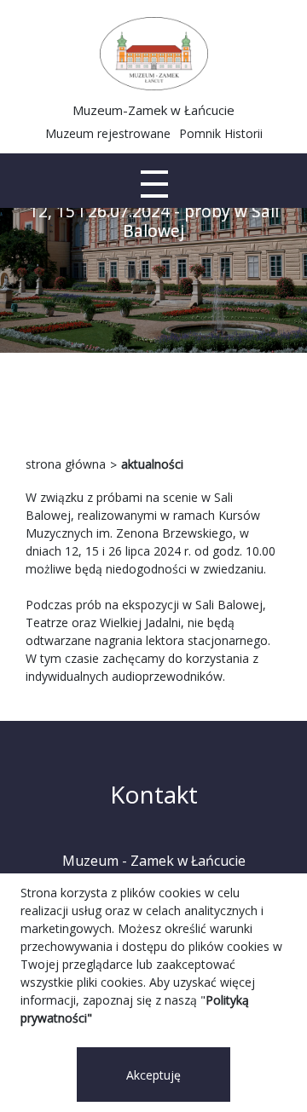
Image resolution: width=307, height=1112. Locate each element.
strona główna (66, 464)
